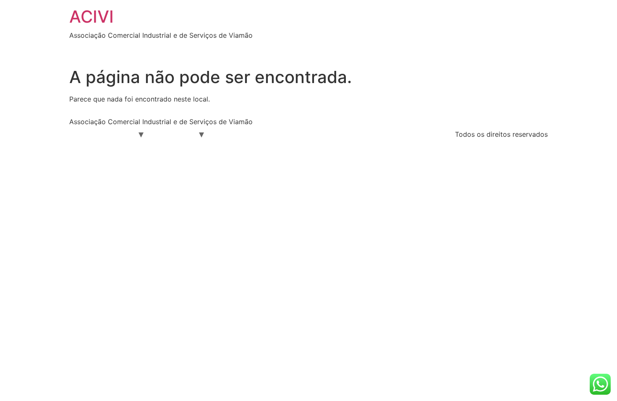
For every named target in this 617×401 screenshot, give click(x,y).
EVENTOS (292, 48)
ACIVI (91, 16)
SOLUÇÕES (384, 48)
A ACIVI (120, 134)
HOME (86, 48)
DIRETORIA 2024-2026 (228, 48)
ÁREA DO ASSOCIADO (144, 48)
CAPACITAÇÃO (328, 134)
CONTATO (432, 48)
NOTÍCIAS (337, 48)
